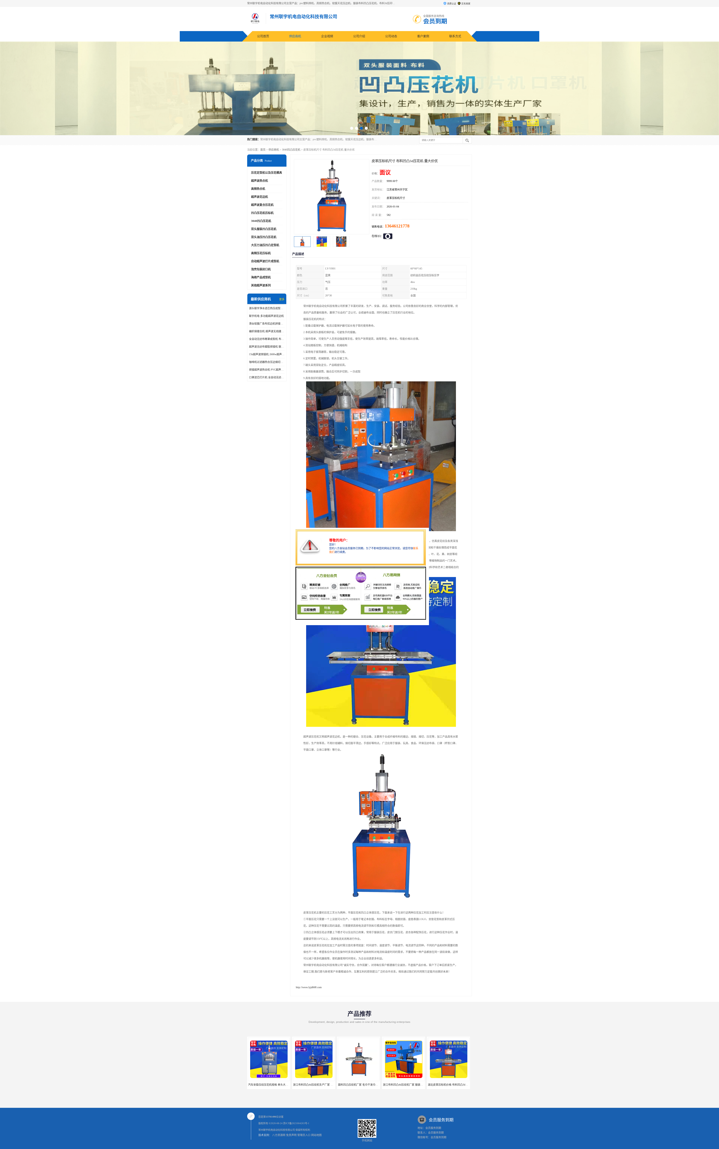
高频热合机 (258, 188)
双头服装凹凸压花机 (263, 228)
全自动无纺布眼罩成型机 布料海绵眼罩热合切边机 (267, 339)
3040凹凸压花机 (291, 149)
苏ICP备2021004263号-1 (296, 1123)
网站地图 (316, 1135)
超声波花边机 (259, 196)
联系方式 (455, 36)
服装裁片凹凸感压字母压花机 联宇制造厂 (407, 1084)
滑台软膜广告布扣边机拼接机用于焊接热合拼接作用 (267, 323)
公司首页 (263, 36)
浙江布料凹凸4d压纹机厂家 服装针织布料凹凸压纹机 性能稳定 (329, 1084)
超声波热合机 (259, 180)
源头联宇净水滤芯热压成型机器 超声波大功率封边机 (267, 308)
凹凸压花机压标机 (262, 212)
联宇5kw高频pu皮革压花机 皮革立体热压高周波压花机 (459, 1084)
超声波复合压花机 (262, 204)
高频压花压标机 (261, 253)
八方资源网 (278, 1135)
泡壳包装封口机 (261, 269)
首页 (263, 149)
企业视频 (327, 36)
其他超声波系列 (261, 285)
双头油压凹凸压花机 (263, 237)
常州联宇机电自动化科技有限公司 (276, 1129)
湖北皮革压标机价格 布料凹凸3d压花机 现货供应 (366, 1084)
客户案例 (423, 36)
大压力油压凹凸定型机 (265, 245)
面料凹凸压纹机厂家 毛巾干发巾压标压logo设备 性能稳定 (281, 1084)
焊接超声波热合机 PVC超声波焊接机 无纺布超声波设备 (267, 369)
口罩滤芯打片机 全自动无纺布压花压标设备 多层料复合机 (267, 377)
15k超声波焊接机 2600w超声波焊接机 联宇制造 (267, 354)
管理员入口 (303, 1135)
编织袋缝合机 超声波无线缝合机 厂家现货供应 (267, 331)
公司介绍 (359, 36)
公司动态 (391, 36)
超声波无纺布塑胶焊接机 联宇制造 (267, 346)
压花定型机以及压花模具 (266, 172)
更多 (281, 299)
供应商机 (295, 36)
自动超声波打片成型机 (265, 261)
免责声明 (291, 1135)
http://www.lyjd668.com (309, 987)
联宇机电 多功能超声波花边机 (266, 316)
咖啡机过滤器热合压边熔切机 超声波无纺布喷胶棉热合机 (267, 362)
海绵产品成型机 (261, 277)
